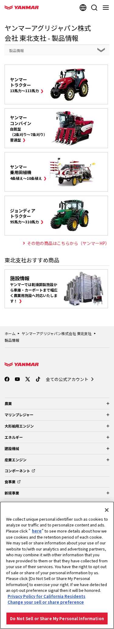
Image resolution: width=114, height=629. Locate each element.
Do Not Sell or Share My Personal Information (57, 618)
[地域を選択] (83, 7)
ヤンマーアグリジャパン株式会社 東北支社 (57, 333)
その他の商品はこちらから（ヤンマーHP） (68, 243)
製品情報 (12, 340)
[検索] (94, 7)
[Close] (106, 510)
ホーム (10, 333)
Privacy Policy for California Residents (46, 596)
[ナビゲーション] (107, 7)
